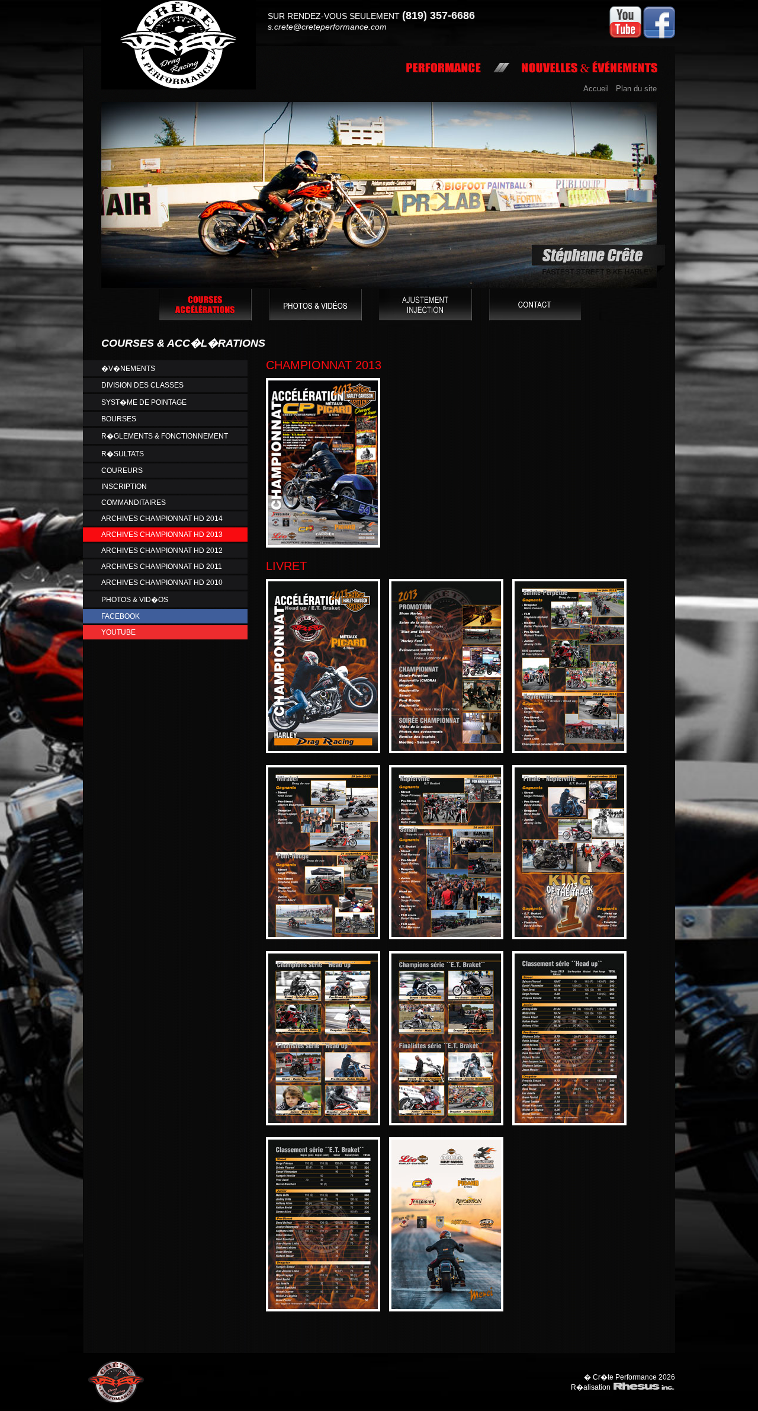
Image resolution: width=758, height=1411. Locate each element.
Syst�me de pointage (144, 402)
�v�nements (128, 368)
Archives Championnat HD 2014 (162, 518)
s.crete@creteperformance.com (327, 26)
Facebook (120, 616)
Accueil (596, 88)
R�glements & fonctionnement (164, 436)
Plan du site (636, 88)
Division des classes (142, 385)
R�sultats (122, 454)
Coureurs (122, 470)
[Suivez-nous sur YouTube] (625, 36)
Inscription (124, 486)
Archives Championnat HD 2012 (162, 550)
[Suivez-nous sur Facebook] (659, 36)
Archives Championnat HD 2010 (162, 582)
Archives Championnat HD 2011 (161, 566)
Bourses (118, 419)
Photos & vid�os (134, 600)
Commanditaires (133, 502)
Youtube (118, 632)
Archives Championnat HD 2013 (162, 534)
